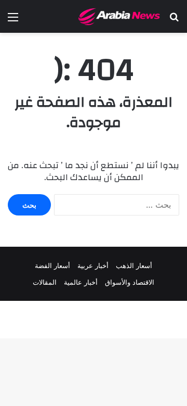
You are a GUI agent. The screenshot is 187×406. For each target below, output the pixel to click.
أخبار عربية (93, 265)
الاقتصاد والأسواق (129, 282)
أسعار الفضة (52, 265)
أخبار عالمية (81, 282)
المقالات (45, 282)
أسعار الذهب (134, 265)
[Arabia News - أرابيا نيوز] (119, 16)
